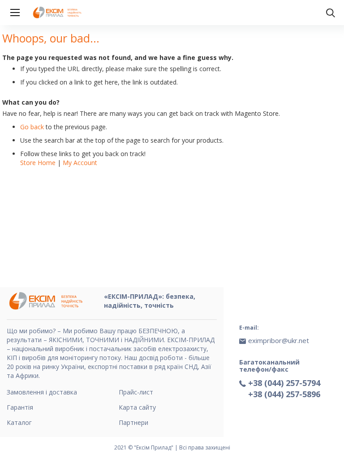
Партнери (133, 422)
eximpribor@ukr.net (278, 340)
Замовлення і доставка (42, 392)
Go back (32, 127)
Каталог (19, 422)
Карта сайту (137, 407)
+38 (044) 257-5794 (284, 382)
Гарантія (20, 407)
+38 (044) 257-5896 (284, 394)
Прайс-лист (136, 392)
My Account (80, 162)
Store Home (38, 162)
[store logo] (58, 12)
